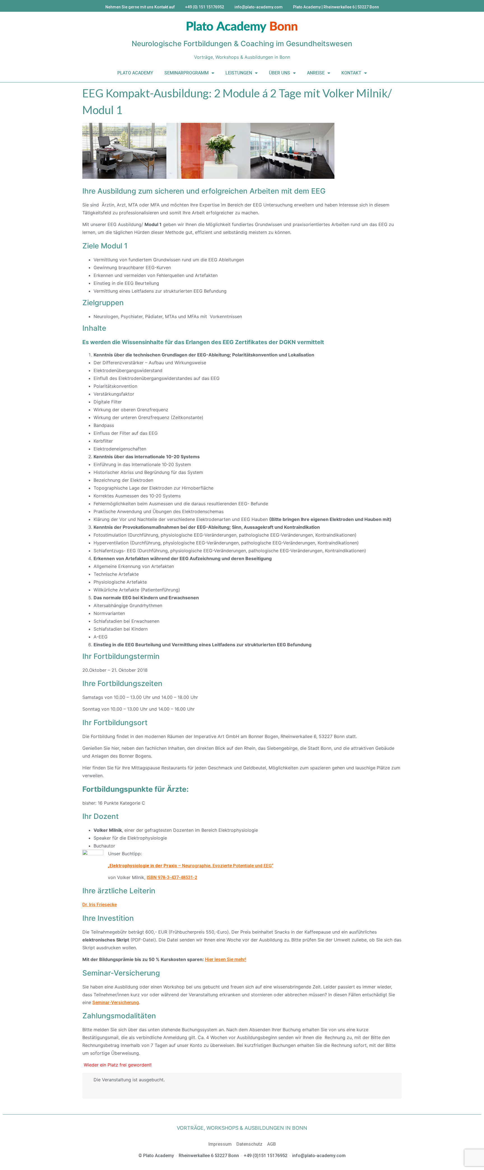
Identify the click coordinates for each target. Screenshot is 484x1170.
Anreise (316, 73)
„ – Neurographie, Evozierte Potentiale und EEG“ (190, 865)
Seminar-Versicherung (115, 1002)
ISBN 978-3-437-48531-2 (172, 877)
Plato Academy (135, 73)
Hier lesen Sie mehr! (225, 959)
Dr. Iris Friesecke (99, 904)
